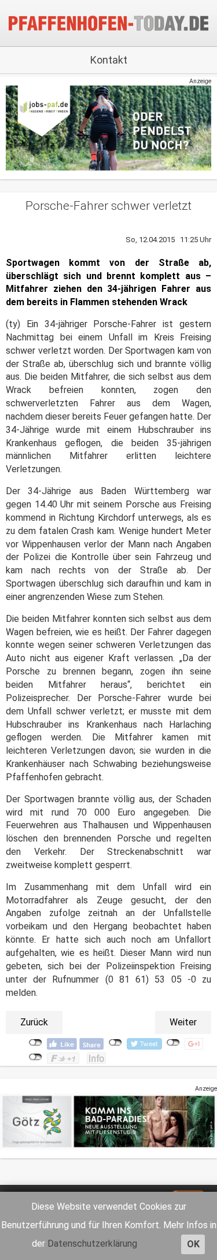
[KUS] (108, 127)
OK (193, 1244)
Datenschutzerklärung (92, 1243)
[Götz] (108, 1121)
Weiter (183, 1022)
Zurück (34, 1022)
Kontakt (108, 60)
